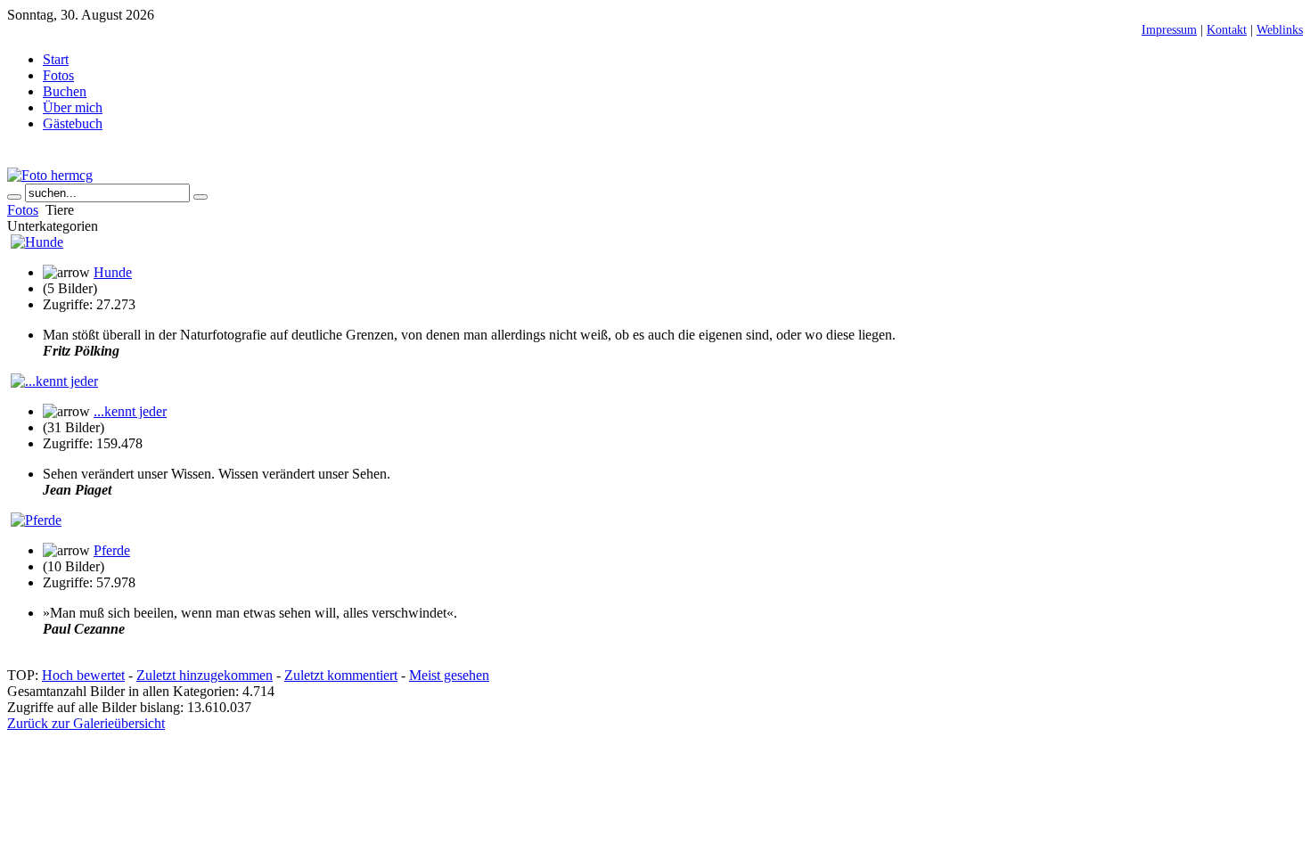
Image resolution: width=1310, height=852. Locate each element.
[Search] (14, 197)
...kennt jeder (130, 411)
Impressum (1169, 30)
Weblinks (1280, 30)
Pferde (112, 550)
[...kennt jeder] (54, 381)
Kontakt (1227, 30)
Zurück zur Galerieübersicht (86, 723)
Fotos (22, 209)
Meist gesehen (449, 675)
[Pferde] (36, 520)
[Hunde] (37, 242)
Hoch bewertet (83, 675)
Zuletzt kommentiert (340, 675)
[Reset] (200, 197)
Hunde (113, 272)
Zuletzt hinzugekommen (204, 675)
